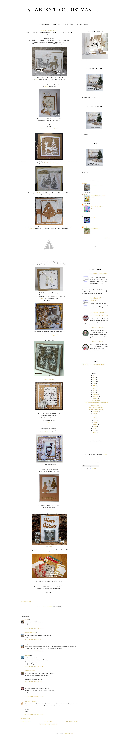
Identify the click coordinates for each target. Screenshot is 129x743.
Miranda (86, 205)
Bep (51, 509)
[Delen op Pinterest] (60, 606)
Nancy (49, 422)
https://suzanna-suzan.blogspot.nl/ (49, 335)
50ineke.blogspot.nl (49, 379)
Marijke (39, 193)
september (95, 411)
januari (95, 426)
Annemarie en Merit (30, 670)
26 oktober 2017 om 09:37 (34, 640)
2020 (94, 387)
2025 (94, 377)
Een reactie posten (25, 718)
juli (95, 415)
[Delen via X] (57, 606)
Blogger (105, 454)
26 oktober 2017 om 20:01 (34, 714)
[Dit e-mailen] (54, 606)
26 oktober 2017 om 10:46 (34, 651)
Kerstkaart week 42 (96, 405)
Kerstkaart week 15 (97, 327)
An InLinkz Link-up (26, 601)
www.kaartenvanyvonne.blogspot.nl (49, 128)
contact (56, 24)
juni (95, 417)
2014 (94, 432)
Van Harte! (95, 228)
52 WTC (85, 364)
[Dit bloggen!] (55, 606)
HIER (36, 79)
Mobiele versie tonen (48, 724)
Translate (94, 468)
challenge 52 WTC (93, 364)
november (95, 396)
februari (95, 424)
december (95, 394)
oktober (95, 398)
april (95, 421)
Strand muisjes (97, 185)
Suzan (85, 183)
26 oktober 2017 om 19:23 (34, 697)
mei (95, 419)
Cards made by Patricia (30, 701)
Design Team (68, 24)
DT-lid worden (83, 24)
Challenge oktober (96, 400)
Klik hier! (32, 228)
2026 (94, 375)
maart (95, 422)
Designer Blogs (69, 733)
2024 (94, 379)
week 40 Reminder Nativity (96, 409)
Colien (50, 546)
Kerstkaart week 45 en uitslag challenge (98, 274)
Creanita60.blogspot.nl (30, 632)
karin (26, 686)
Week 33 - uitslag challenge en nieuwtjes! (96, 299)
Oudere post (25, 721)
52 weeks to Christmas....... (64, 9)
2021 (94, 385)
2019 (94, 389)
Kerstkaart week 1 (97, 341)
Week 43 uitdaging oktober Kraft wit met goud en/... (96, 402)
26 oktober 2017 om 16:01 (34, 681)
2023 (94, 381)
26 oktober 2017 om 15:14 (34, 666)
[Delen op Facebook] (59, 606)
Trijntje (26, 644)
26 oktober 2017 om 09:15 (34, 628)
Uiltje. (93, 217)
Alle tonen (106, 237)
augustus (95, 413)
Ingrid (85, 194)
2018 (94, 391)
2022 (94, 383)
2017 (94, 392)
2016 (94, 428)
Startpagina (44, 24)
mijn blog (46, 432)
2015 (94, 430)
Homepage (48, 721)
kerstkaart (101, 364)
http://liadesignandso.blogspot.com (53, 163)
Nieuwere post (72, 721)
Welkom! (85, 287)
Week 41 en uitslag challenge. (96, 407)
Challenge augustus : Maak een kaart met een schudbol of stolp (99, 314)
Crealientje (27, 655)
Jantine (26, 619)
